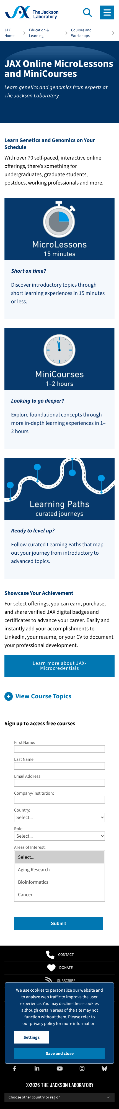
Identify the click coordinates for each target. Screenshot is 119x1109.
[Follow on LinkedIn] (37, 1068)
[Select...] (59, 857)
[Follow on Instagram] (81, 1068)
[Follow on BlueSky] (104, 1068)
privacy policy (42, 1023)
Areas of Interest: (30, 847)
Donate (66, 968)
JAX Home (9, 33)
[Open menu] (107, 12)
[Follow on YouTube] (59, 1068)
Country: (22, 810)
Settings (32, 1037)
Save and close (60, 1053)
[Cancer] (59, 894)
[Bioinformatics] (59, 882)
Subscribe (66, 981)
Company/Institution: (34, 793)
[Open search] (87, 12)
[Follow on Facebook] (14, 1068)
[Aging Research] (59, 869)
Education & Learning (39, 33)
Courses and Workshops (81, 33)
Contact (66, 955)
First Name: (24, 742)
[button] (59, 696)
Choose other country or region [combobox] (35, 1097)
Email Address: (28, 776)
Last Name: (24, 759)
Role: (19, 829)
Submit (58, 923)
